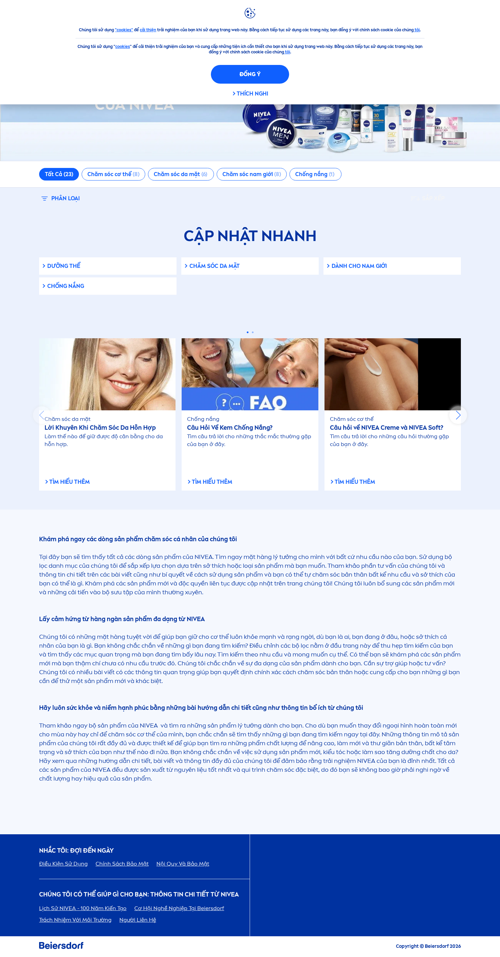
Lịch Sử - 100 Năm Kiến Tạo (83, 908)
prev (42, 415)
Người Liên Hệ (137, 920)
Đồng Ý (250, 74)
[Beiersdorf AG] (61, 947)
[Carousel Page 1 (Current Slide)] (247, 332)
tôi (417, 30)
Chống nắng (65, 286)
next (458, 415)
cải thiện (148, 30)
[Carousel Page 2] (252, 332)
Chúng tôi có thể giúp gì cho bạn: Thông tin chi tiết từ (139, 894)
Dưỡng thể (63, 266)
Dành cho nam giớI (359, 266)
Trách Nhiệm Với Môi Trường (75, 920)
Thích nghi (252, 93)
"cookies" (124, 30)
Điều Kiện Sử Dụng (63, 863)
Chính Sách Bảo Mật (122, 863)
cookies (122, 46)
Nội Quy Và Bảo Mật (182, 863)
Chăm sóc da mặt (214, 266)
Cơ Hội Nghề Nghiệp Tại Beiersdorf (179, 908)
